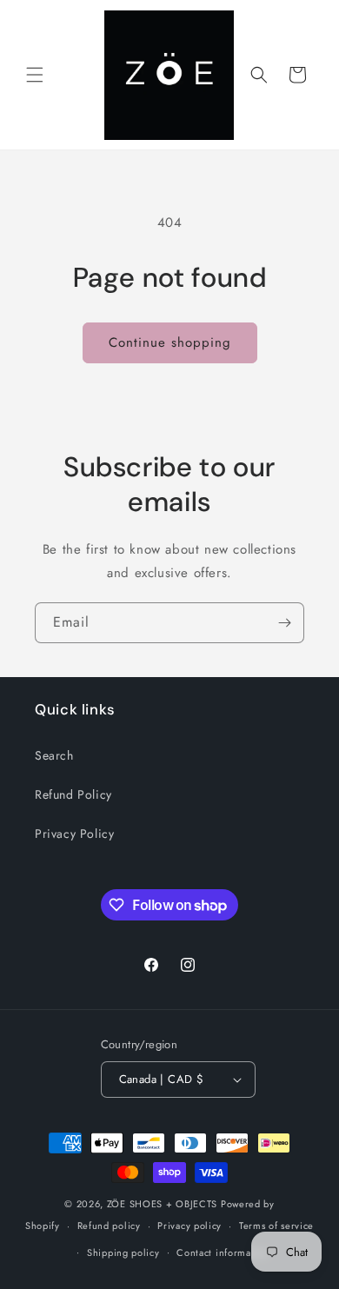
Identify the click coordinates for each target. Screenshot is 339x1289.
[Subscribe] (284, 622)
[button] (35, 75)
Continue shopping (170, 342)
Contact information (222, 1252)
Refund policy (109, 1226)
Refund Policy (73, 794)
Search (54, 755)
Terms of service (276, 1226)
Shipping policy (123, 1252)
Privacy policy (189, 1226)
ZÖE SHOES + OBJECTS (162, 1204)
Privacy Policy (74, 833)
